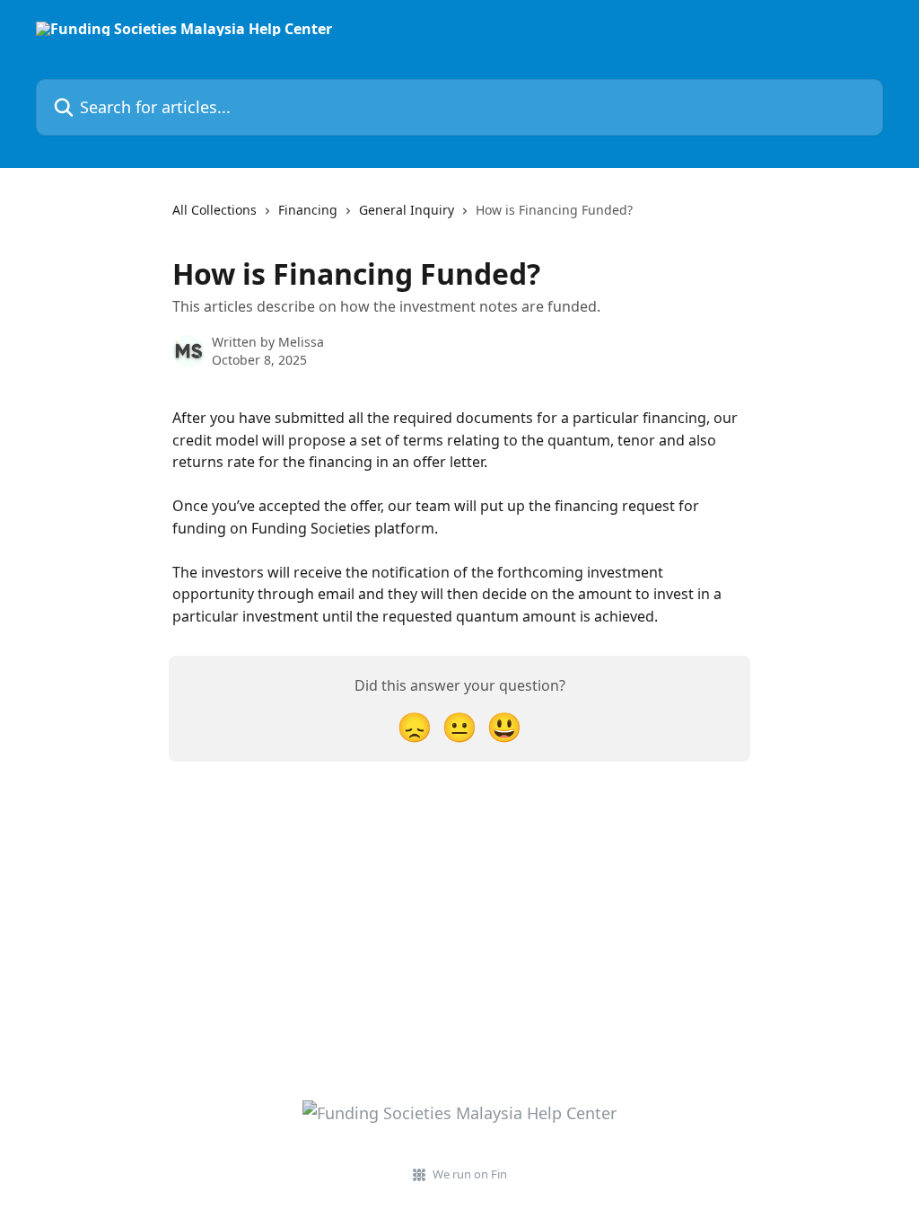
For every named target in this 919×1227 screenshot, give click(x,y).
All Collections (214, 209)
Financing (307, 209)
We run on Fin (470, 1174)
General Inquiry (406, 209)
